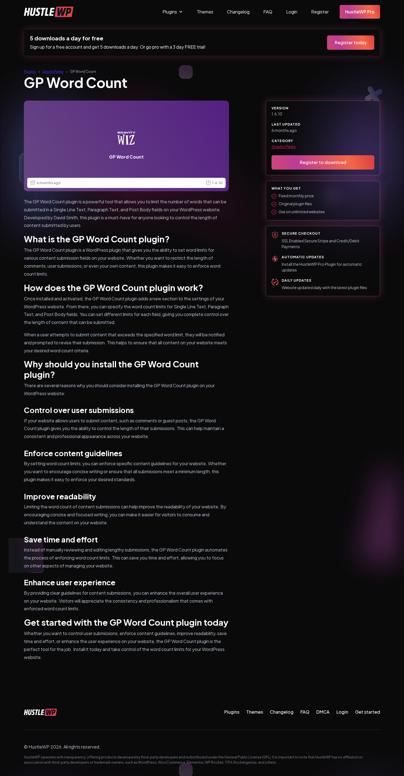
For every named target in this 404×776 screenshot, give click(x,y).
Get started (367, 712)
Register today (351, 42)
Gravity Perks (52, 72)
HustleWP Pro (360, 12)
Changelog (238, 12)
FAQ (267, 12)
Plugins (169, 12)
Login (291, 12)
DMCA (323, 712)
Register (320, 12)
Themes (205, 12)
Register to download (323, 162)
